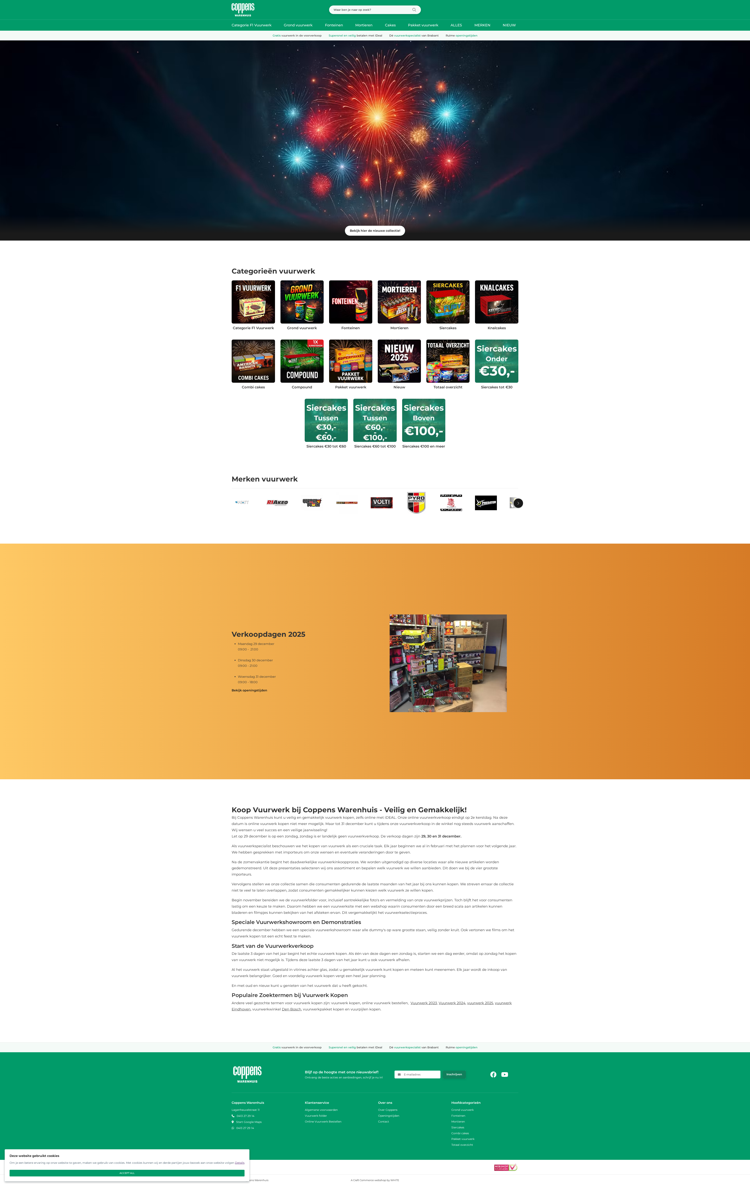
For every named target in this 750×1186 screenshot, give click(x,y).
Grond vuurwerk (298, 25)
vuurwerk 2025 (480, 1003)
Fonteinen (334, 25)
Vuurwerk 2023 (424, 1003)
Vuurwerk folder (316, 1115)
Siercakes (457, 1127)
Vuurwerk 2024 (452, 1003)
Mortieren (363, 25)
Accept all (127, 1173)
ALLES (456, 25)
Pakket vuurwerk (423, 25)
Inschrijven (454, 1074)
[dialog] (127, 1165)
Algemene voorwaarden (321, 1110)
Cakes (390, 25)
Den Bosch (291, 1009)
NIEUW (509, 25)
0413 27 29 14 (245, 1116)
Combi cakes (460, 1133)
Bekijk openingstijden (249, 690)
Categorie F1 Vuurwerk (251, 25)
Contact (383, 1121)
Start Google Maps (249, 1122)
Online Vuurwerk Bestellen (323, 1121)
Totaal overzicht (462, 1145)
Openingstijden (388, 1115)
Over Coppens (387, 1110)
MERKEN (482, 25)
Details (240, 1163)
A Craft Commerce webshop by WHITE (375, 1180)
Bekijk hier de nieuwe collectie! (375, 231)
